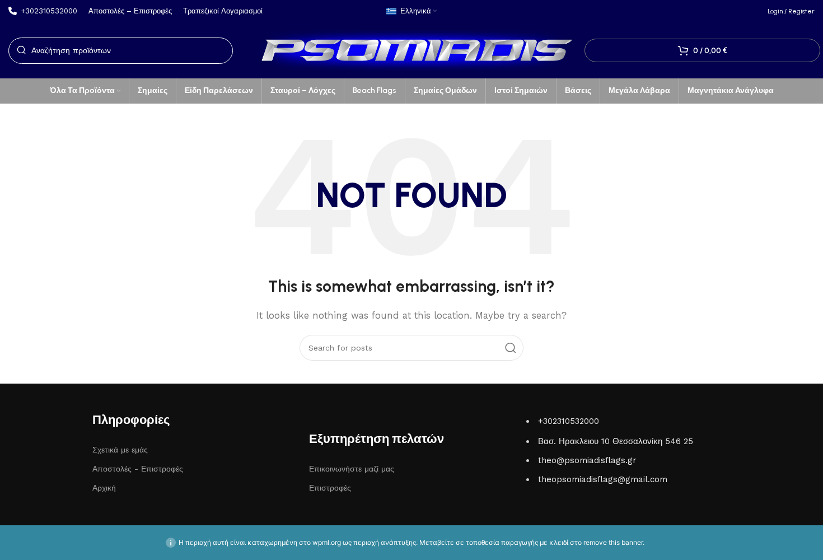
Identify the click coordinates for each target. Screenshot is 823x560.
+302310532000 (568, 421)
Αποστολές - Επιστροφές (137, 468)
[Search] (510, 348)
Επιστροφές (330, 487)
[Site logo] (411, 50)
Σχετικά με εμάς (120, 449)
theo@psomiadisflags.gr (587, 460)
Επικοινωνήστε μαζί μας (351, 468)
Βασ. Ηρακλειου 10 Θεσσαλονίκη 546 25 (615, 441)
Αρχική (104, 487)
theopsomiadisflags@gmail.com (602, 479)
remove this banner (613, 542)
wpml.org (326, 542)
